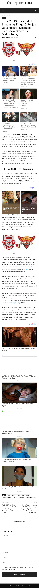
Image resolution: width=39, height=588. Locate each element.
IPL (13, 495)
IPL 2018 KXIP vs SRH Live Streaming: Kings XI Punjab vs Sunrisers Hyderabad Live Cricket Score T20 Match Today (19, 27)
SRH (14, 315)
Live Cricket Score (7, 497)
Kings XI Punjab (25, 495)
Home (3, 15)
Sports (8, 15)
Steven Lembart (6, 37)
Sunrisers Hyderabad (31, 497)
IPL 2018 (18, 495)
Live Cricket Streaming (18, 497)
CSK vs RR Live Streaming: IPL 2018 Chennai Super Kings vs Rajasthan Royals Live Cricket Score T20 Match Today (29, 509)
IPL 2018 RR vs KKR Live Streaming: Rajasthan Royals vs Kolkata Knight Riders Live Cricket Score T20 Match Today (10, 509)
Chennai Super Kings (13, 303)
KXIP (27, 269)
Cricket (8, 495)
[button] (3, 10)
